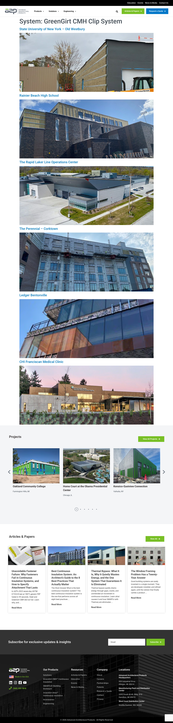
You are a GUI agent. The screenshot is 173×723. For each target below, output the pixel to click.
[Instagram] (15, 682)
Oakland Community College (29, 486)
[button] (117, 11)
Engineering (69, 11)
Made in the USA (22, 677)
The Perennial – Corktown (38, 229)
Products (38, 11)
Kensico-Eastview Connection (130, 486)
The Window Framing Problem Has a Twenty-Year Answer (144, 574)
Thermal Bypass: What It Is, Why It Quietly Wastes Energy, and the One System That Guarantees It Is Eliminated (106, 578)
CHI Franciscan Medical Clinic (41, 362)
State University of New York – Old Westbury (52, 29)
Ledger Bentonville (33, 295)
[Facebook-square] (20, 682)
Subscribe (154, 642)
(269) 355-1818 (19, 688)
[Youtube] (25, 682)
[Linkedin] (10, 682)
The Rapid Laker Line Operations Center (48, 162)
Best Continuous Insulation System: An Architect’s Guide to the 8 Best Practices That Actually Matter (65, 578)
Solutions (53, 11)
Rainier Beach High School (39, 95)
